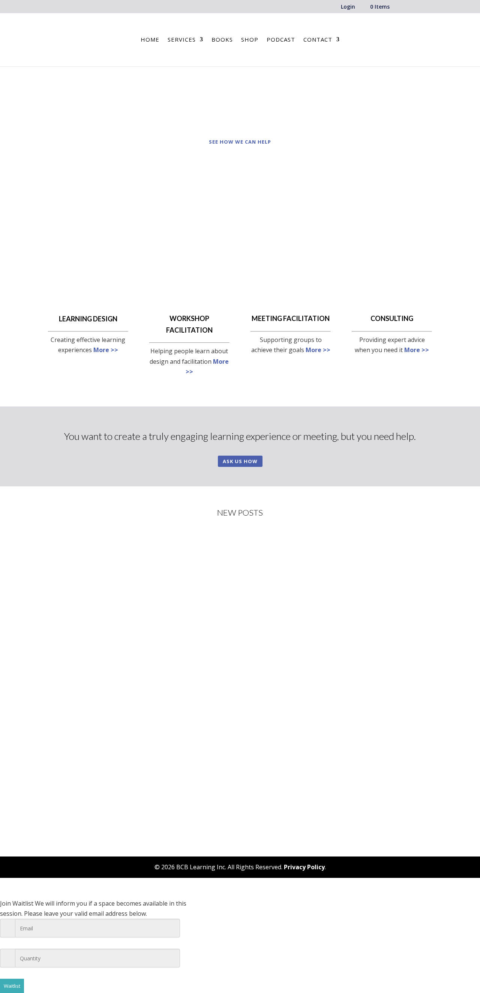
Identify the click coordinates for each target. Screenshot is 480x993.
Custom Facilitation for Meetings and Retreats (124, 763)
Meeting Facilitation (291, 318)
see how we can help (240, 141)
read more (70, 604)
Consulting (391, 318)
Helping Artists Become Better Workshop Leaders (129, 565)
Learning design (88, 319)
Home (150, 40)
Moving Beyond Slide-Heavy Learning (111, 664)
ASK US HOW (240, 461)
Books (222, 40)
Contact (317, 40)
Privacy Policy (304, 867)
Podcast (281, 40)
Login (348, 7)
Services (182, 40)
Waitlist (12, 985)
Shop (249, 40)
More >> (105, 350)
